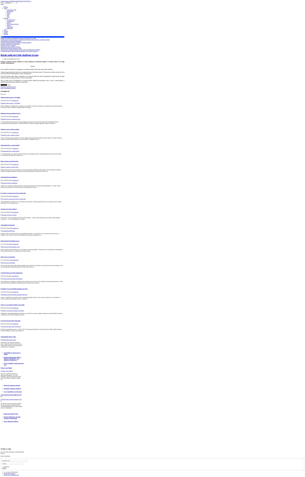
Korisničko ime (6, 460)
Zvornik (6, 31)
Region (9, 12)
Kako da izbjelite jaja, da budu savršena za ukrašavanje (12, 417)
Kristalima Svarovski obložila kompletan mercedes (14, 289)
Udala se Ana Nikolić (6, 368)
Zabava (9, 22)
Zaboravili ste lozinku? (9, 473)
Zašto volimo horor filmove (11, 421)
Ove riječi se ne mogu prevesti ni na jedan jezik (13, 193)
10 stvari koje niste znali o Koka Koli (10, 320)
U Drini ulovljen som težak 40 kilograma (11, 273)
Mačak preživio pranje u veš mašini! (10, 97)
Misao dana (10, 28)
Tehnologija (10, 27)
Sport (8, 17)
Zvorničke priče (11, 20)
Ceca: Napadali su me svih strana (13, 391)
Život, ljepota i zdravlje (13, 24)
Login (2, 4)
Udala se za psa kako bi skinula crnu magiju (12, 305)
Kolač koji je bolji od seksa (11, 414)
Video (5, 30)
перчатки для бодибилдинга (8, 86)
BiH (8, 15)
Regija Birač (10, 11)
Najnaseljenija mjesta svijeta (8, 336)
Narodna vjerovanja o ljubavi (9, 209)
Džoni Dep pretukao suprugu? (12, 385)
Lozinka (4, 463)
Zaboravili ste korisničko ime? (11, 475)
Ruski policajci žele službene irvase (20, 55)
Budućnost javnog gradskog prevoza (10, 113)
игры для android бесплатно (8, 88)
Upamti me (6, 466)
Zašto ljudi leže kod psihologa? (9, 177)
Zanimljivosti (10, 21)
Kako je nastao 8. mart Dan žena (9, 161)
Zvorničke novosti (11, 10)
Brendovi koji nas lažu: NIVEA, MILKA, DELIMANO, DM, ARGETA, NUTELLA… (12, 359)
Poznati (9, 25)
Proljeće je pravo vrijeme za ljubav (10, 129)
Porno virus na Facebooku (8, 257)
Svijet (8, 14)
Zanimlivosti (15, 100)
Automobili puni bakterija (8, 225)
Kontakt (6, 34)
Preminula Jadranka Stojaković (12, 388)
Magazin (6, 18)
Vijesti (5, 8)
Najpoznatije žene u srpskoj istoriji (10, 145)
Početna (6, 7)
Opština (6, 32)
